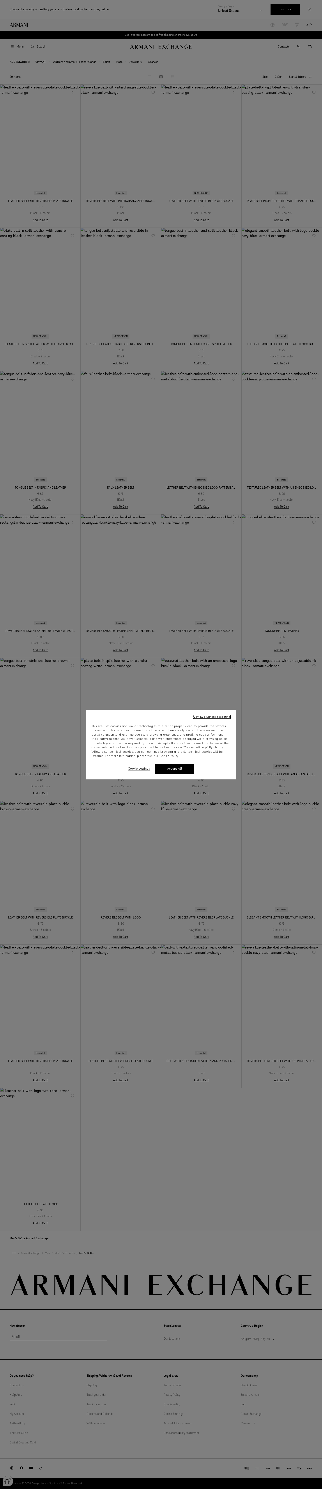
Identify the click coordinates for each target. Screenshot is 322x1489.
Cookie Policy (168, 756)
